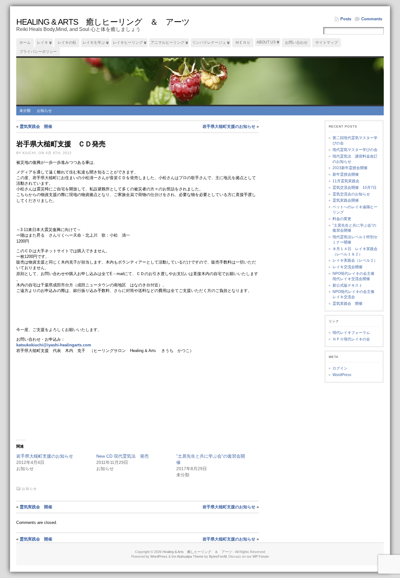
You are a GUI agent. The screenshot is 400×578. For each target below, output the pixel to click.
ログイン (340, 368)
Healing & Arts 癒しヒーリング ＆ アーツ (103, 22)
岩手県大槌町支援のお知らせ (228, 126)
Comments (371, 19)
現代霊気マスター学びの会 (355, 150)
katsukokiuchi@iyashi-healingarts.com (53, 345)
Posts (345, 19)
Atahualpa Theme (190, 556)
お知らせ (44, 110)
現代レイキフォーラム (351, 332)
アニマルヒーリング (167, 42)
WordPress (341, 375)
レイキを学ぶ (93, 42)
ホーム (25, 42)
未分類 (25, 110)
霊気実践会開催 (345, 200)
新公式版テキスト (347, 285)
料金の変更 (341, 219)
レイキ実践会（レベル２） (355, 260)
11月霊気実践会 (345, 181)
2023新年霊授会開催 (350, 168)
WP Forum (260, 556)
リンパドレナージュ (209, 42)
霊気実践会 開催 (36, 126)
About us (266, 42)
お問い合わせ (296, 42)
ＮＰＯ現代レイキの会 (351, 339)
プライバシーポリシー (38, 51)
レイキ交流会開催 (347, 267)
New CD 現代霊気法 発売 (122, 456)
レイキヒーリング (128, 42)
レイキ (42, 42)
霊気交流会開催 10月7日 (354, 187)
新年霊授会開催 (345, 174)
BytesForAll (218, 556)
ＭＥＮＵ (242, 42)
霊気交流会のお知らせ (351, 194)
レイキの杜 (67, 42)
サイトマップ (326, 42)
